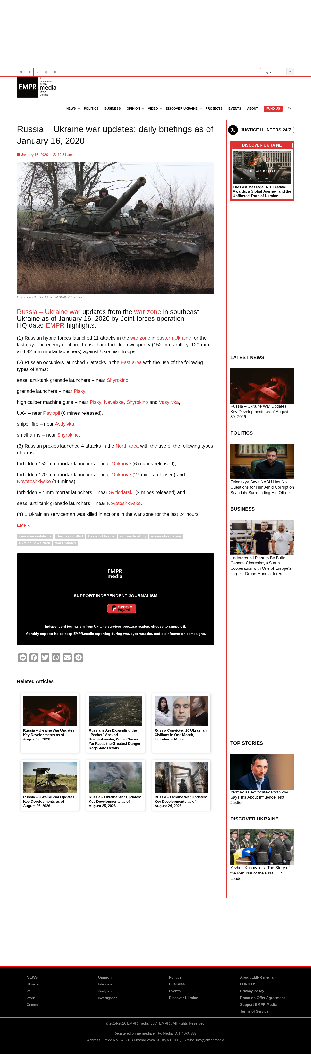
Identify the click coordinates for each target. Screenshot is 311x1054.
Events (234, 108)
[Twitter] (21, 72)
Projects (214, 108)
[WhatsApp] (56, 657)
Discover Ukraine (182, 108)
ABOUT (252, 108)
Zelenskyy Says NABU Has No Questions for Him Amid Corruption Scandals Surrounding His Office (262, 487)
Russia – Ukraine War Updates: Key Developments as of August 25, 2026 (115, 801)
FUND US (273, 108)
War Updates (65, 543)
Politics (91, 108)
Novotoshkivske (34, 481)
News (71, 108)
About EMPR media (256, 977)
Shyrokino (117, 380)
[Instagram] (54, 72)
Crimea (32, 1005)
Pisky (79, 391)
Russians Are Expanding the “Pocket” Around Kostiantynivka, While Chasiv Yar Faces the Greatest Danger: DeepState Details (115, 739)
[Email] (67, 657)
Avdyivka (64, 424)
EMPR (55, 325)
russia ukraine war (166, 536)
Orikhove (121, 463)
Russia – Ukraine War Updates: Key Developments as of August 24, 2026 (181, 801)
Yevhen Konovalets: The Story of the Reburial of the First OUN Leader (260, 873)
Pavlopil (51, 413)
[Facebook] (30, 72)
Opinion (134, 108)
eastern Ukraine (174, 338)
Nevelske (114, 402)
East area (131, 362)
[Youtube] (46, 72)
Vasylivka (169, 402)
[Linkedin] (38, 72)
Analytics (105, 991)
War (30, 991)
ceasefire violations (35, 536)
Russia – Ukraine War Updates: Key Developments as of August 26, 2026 (49, 801)
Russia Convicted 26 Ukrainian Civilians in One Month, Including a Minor (181, 734)
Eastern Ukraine (101, 536)
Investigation (107, 998)
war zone (147, 311)
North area (127, 446)
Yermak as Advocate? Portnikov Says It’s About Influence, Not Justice (259, 797)
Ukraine (33, 984)
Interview (105, 984)
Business (112, 108)
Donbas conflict (70, 536)
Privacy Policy (252, 991)
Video (153, 108)
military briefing (133, 536)
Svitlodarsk (120, 492)
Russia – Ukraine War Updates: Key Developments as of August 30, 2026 (49, 734)
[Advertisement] (155, 34)
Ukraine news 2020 (34, 543)
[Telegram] (78, 657)
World (31, 998)
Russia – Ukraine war (48, 311)
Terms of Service (254, 1011)
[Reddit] (22, 657)
